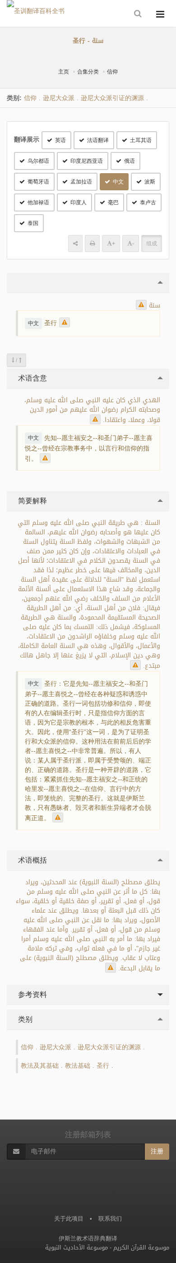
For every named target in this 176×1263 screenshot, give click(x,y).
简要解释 (31, 501)
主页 (63, 72)
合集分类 (88, 72)
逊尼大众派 (58, 98)
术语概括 (31, 860)
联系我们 (110, 1218)
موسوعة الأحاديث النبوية (76, 1247)
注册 (157, 1151)
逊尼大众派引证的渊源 (112, 98)
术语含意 (31, 378)
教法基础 (77, 1066)
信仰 (112, 72)
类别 (24, 1019)
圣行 (103, 1066)
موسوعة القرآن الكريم (141, 1247)
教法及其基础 (40, 1066)
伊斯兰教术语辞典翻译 (88, 1238)
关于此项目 (68, 1218)
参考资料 (31, 994)
